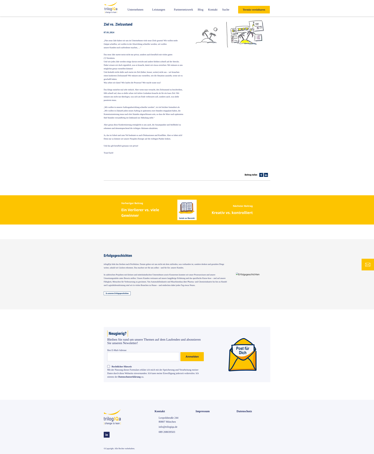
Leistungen (158, 9)
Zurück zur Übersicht (187, 218)
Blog (200, 9)
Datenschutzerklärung (129, 377)
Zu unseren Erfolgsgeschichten (117, 293)
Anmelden (192, 356)
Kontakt (212, 9)
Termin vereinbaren (254, 9)
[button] (261, 174)
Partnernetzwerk (183, 9)
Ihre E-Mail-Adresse (117, 350)
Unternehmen (135, 9)
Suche (225, 9)
